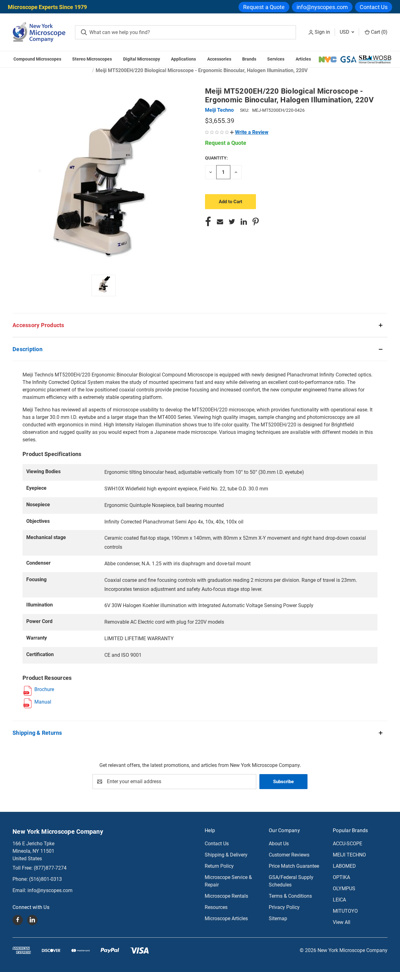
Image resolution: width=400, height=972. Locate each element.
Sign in (322, 32)
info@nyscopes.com (322, 7)
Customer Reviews (289, 855)
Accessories (219, 58)
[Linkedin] (244, 222)
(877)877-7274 (50, 868)
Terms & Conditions (290, 896)
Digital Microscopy (141, 58)
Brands (249, 58)
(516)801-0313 (45, 879)
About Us (279, 844)
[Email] (220, 222)
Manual (42, 702)
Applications (183, 58)
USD (345, 32)
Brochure (44, 689)
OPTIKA (341, 877)
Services (275, 58)
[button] (249, 132)
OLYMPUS (344, 888)
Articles (303, 58)
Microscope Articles (226, 918)
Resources (216, 907)
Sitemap (278, 918)
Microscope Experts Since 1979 (47, 7)
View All (341, 922)
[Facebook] (208, 222)
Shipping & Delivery (226, 855)
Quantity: (216, 157)
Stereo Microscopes (92, 58)
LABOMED (344, 866)
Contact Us (374, 7)
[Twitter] (232, 222)
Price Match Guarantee (294, 866)
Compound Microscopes (37, 58)
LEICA (339, 900)
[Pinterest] (255, 222)
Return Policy (219, 866)
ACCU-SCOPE (347, 844)
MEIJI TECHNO (349, 855)
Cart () (379, 32)
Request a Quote (264, 7)
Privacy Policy (284, 907)
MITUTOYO (345, 911)
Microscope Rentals (226, 896)
